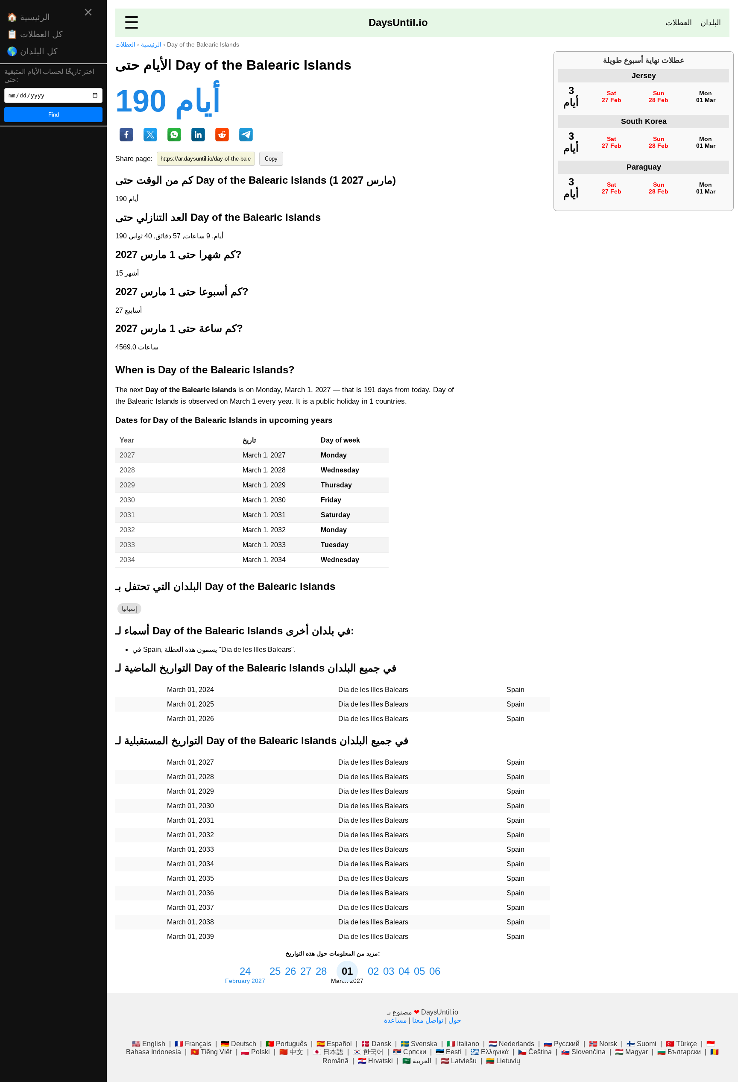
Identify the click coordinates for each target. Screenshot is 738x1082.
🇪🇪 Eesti (448, 1052)
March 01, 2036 (190, 893)
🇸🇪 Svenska (419, 1043)
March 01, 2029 (190, 791)
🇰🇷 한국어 (368, 1052)
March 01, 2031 (190, 820)
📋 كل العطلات (35, 34)
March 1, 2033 (264, 544)
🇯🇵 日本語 (328, 1052)
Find (53, 114)
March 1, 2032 (264, 530)
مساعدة (395, 1020)
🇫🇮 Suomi (641, 1043)
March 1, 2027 (264, 455)
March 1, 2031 (264, 515)
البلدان (710, 22)
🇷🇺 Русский (562, 1043)
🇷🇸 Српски (409, 1052)
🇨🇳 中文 (291, 1052)
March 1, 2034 (264, 559)
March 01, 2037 (190, 907)
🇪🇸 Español (334, 1043)
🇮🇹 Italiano (463, 1043)
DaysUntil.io (398, 22)
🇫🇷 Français (193, 1043)
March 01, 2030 (190, 805)
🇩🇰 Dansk (376, 1043)
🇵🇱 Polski (255, 1052)
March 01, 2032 (190, 835)
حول (454, 1020)
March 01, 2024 (190, 689)
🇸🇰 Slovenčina (583, 1052)
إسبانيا (129, 608)
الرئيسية (151, 44)
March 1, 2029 (264, 485)
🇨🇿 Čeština (535, 1052)
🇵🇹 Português (286, 1043)
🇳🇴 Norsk (603, 1043)
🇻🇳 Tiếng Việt (210, 1052)
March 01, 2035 (190, 878)
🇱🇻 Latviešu (459, 1060)
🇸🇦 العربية (416, 1060)
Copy (271, 158)
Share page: (133, 158)
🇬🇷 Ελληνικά (490, 1052)
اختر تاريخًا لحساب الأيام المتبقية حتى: (49, 75)
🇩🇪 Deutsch (238, 1043)
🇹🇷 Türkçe (681, 1043)
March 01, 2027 (190, 762)
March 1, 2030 (264, 500)
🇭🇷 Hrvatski (375, 1060)
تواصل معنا (427, 1020)
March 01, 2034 (190, 864)
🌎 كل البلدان (32, 51)
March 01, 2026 (190, 718)
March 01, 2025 (190, 704)
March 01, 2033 (190, 849)
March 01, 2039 (190, 936)
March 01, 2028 (190, 776)
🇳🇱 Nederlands (511, 1043)
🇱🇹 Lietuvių (503, 1060)
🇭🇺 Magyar (631, 1052)
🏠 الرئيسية (28, 17)
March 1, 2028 (264, 470)
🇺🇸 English (148, 1043)
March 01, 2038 (190, 922)
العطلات (678, 22)
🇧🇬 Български (679, 1052)
